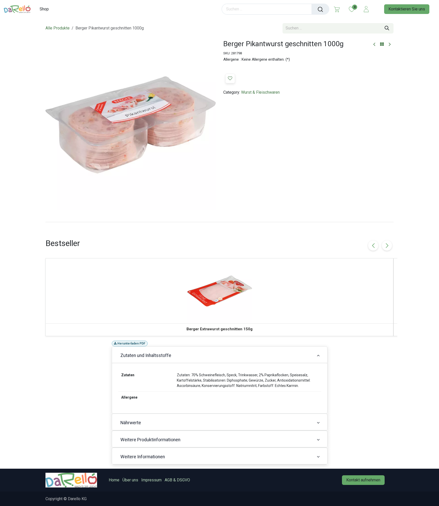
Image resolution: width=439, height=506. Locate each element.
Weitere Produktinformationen (150, 439)
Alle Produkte (57, 28)
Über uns (130, 480)
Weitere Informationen (142, 456)
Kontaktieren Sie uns (406, 9)
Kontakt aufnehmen (363, 480)
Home (114, 480)
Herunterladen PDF (131, 343)
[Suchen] (320, 9)
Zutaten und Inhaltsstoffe (145, 355)
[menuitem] (46, 9)
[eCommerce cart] (337, 9)
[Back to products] (382, 44)
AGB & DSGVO (177, 480)
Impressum (151, 480)
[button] (230, 78)
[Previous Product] (374, 45)
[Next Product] (389, 45)
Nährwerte (130, 422)
